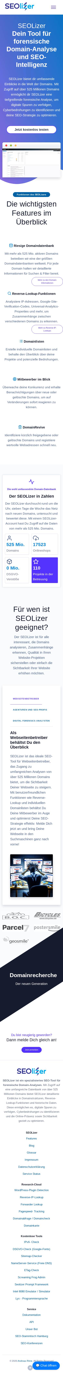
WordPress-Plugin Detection (31, 1190)
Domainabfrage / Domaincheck (31, 1218)
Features (31, 1138)
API (31, 1322)
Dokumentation (31, 1314)
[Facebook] (30, 1367)
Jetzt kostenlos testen (31, 129)
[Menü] (53, 7)
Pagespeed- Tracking (31, 1211)
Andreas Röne (25, 1361)
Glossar (31, 1152)
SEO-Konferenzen (31, 1343)
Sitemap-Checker (31, 1256)
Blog (31, 1145)
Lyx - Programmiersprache (32, 1298)
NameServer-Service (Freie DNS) (31, 1263)
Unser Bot (32, 1329)
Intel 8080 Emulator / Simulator (31, 1291)
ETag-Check (31, 1270)
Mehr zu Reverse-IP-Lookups (47, 329)
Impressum (31, 1159)
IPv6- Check (31, 1242)
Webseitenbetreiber (26, 699)
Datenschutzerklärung (31, 1166)
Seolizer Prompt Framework (31, 1284)
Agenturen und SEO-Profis (30, 710)
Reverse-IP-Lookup (31, 1197)
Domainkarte (31, 1225)
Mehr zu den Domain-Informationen (47, 281)
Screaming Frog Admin (31, 1277)
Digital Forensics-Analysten (31, 721)
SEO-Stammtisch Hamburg (31, 1336)
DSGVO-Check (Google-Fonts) (31, 1249)
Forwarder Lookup (31, 1204)
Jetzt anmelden (31, 1050)
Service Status (31, 1173)
